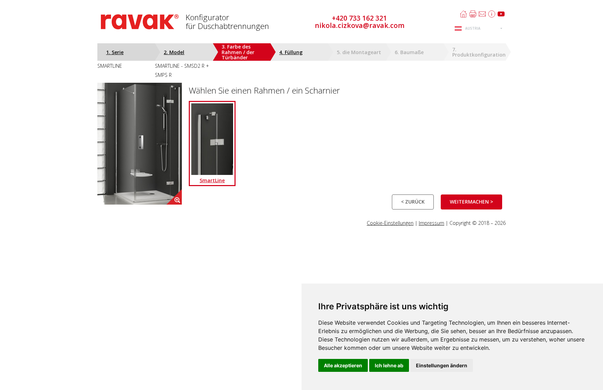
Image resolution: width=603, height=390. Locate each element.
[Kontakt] (482, 14)
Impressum (431, 223)
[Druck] (472, 14)
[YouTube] (501, 14)
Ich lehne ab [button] (389, 365)
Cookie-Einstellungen (390, 223)
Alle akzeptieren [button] (343, 365)
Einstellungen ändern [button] (441, 365)
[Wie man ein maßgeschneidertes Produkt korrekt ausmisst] (491, 14)
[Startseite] (463, 14)
